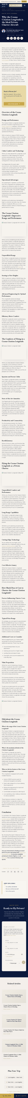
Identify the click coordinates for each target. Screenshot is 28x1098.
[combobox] (15, 942)
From (7, 940)
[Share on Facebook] (8, 38)
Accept (24, 1)
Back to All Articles (11, 868)
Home (3, 9)
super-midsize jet (7, 126)
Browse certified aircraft (11, 889)
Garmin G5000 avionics (8, 546)
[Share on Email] (18, 38)
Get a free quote (9, 891)
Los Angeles (5, 60)
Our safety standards (10, 886)
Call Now (8, 1095)
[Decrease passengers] (7, 963)
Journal (9, 9)
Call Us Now (16, 5)
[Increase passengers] (19, 963)
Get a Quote (22, 1095)
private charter (6, 819)
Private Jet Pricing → (14, 1093)
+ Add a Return (8, 956)
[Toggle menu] (24, 5)
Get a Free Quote (13, 103)
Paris (19, 267)
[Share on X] (11, 38)
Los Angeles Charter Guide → (14, 1091)
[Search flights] (23, 962)
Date (6, 952)
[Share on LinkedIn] (14, 38)
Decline (19, 1)
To (6, 946)
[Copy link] (21, 38)
